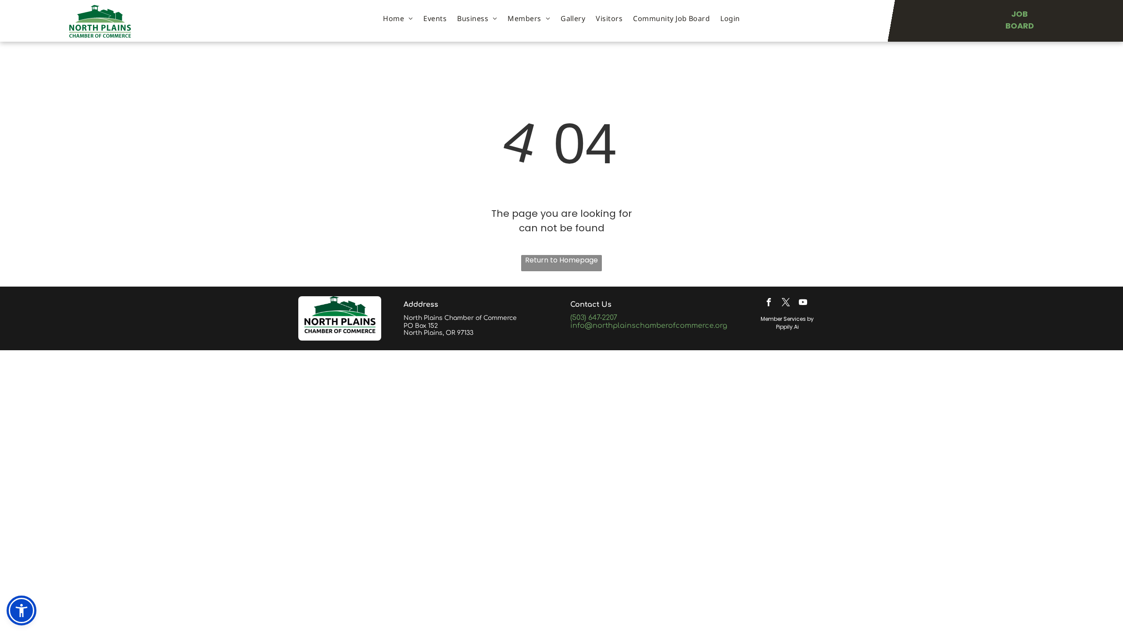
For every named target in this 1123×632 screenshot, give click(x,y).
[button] (21, 610)
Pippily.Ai (787, 326)
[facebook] (768, 303)
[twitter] (786, 303)
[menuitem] (398, 18)
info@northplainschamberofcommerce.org (648, 326)
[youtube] (803, 303)
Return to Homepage (561, 260)
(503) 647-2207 (593, 318)
